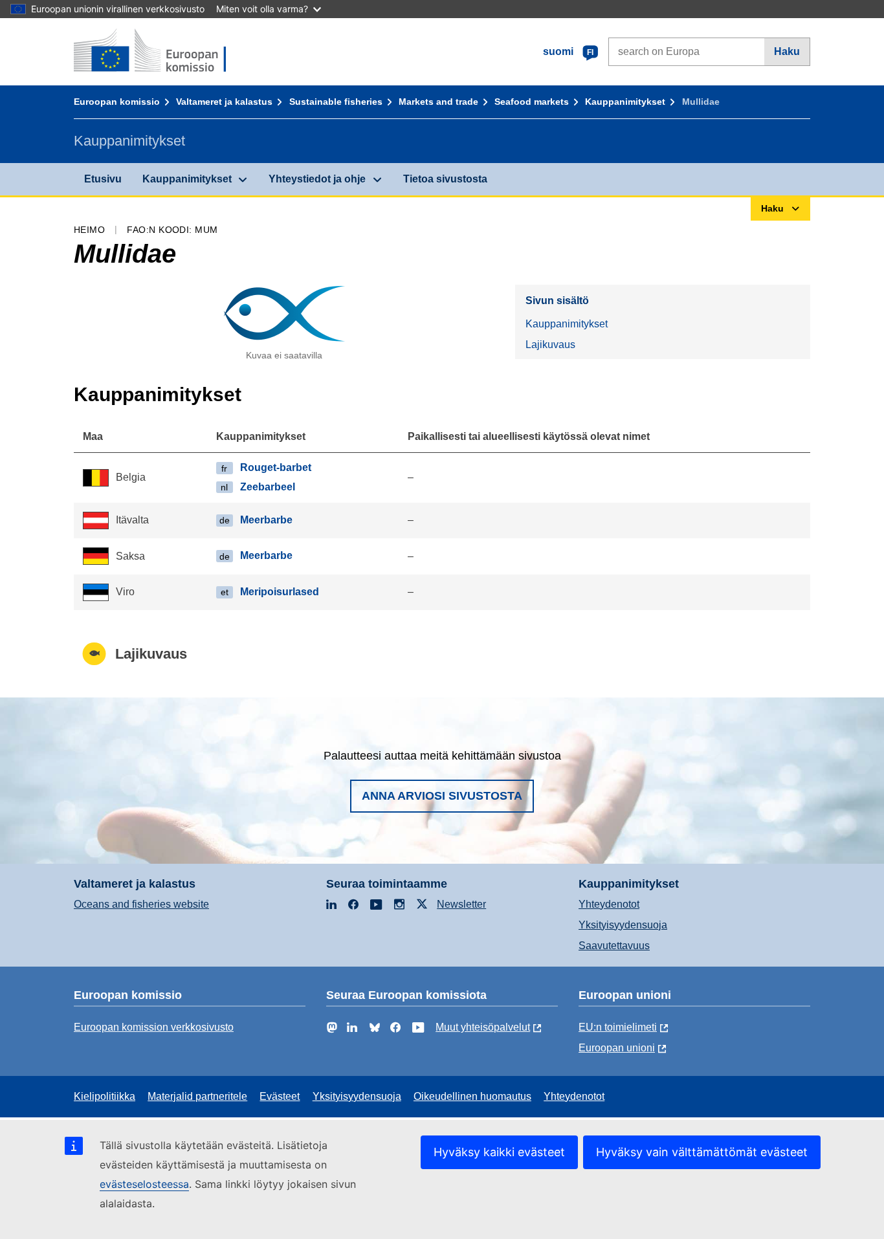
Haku (787, 51)
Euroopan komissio (117, 101)
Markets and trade (438, 101)
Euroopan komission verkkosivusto (154, 1027)
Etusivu (103, 178)
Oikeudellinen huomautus (472, 1096)
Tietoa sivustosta (445, 178)
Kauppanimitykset (625, 101)
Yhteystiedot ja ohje (317, 178)
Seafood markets (531, 101)
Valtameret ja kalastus (224, 101)
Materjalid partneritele (197, 1096)
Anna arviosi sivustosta (442, 795)
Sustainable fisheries (335, 101)
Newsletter (461, 904)
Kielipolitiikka (104, 1096)
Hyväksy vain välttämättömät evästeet (702, 1152)
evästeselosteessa (144, 1184)
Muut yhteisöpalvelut (483, 1027)
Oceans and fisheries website (141, 904)
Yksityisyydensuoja (623, 924)
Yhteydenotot (609, 904)
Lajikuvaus (550, 344)
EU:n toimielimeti (618, 1027)
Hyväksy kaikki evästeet (499, 1152)
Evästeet (280, 1096)
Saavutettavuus (614, 945)
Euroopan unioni (617, 1047)
